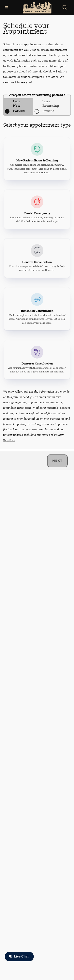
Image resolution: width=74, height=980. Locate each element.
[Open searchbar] (65, 7)
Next (57, 461)
